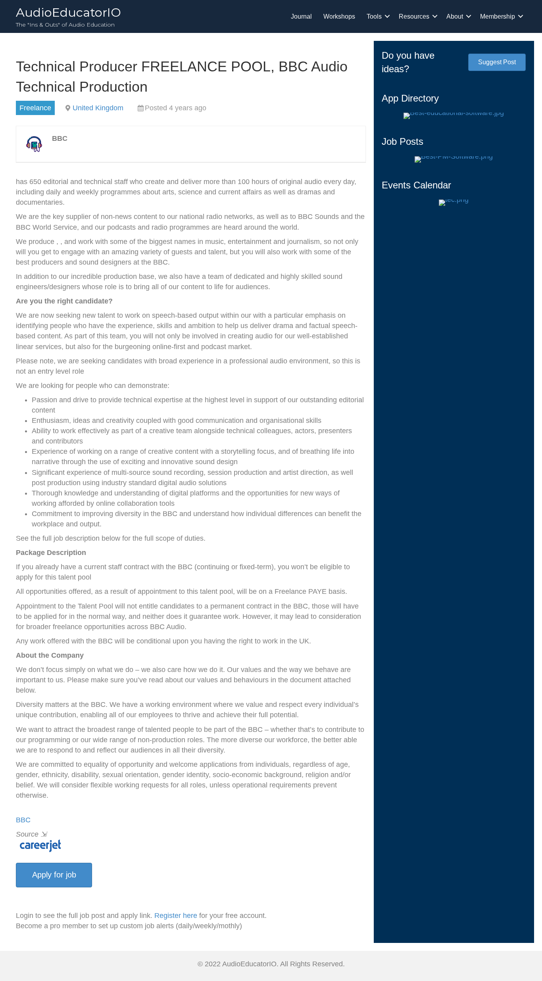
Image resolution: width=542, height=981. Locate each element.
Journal (301, 16)
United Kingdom (98, 108)
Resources (414, 16)
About (454, 16)
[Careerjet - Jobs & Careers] (38, 845)
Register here (175, 916)
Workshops (339, 16)
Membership (497, 16)
